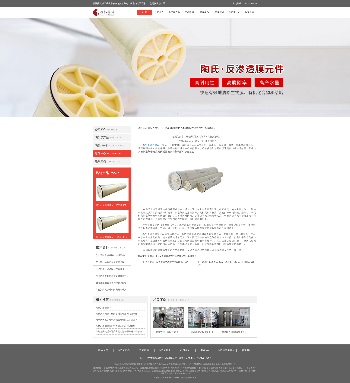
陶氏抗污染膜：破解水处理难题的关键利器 (116, 313)
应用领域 (219, 12)
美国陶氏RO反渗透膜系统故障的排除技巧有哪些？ (171, 255)
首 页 (144, 12)
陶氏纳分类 (102, 145)
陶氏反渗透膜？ (103, 307)
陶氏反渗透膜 (149, 145)
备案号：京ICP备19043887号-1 (167, 377)
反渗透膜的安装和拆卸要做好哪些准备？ (115, 282)
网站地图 (185, 377)
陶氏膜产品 (174, 12)
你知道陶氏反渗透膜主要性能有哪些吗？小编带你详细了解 (120, 331)
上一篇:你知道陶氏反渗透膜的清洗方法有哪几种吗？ (163, 261)
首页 (150, 127)
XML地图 (192, 377)
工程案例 (189, 12)
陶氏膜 (117, 363)
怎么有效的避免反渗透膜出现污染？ (113, 262)
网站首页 (103, 350)
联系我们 (249, 12)
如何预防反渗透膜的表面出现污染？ (113, 289)
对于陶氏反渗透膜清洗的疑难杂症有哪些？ (116, 319)
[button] (172, 113)
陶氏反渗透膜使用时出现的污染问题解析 (115, 325)
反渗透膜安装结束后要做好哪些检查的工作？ (118, 275)
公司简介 (159, 12)
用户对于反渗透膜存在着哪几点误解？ (114, 268)
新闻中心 (204, 12)
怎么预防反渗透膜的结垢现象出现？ (113, 255)
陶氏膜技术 (234, 12)
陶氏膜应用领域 (226, 350)
